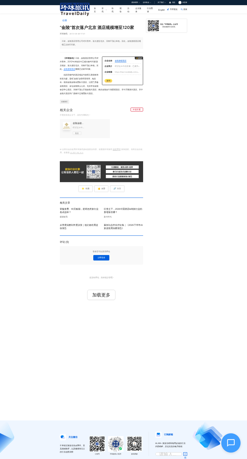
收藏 (85, 188)
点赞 (101, 188)
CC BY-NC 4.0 (76, 153)
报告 (121, 9)
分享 (117, 188)
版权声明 (117, 149)
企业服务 (138, 9)
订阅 (185, 454)
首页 (95, 9)
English (161, 10)
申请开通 (137, 109)
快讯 (113, 9)
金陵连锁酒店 (69, 69)
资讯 (103, 9)
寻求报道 (174, 9)
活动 (128, 9)
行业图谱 (150, 9)
